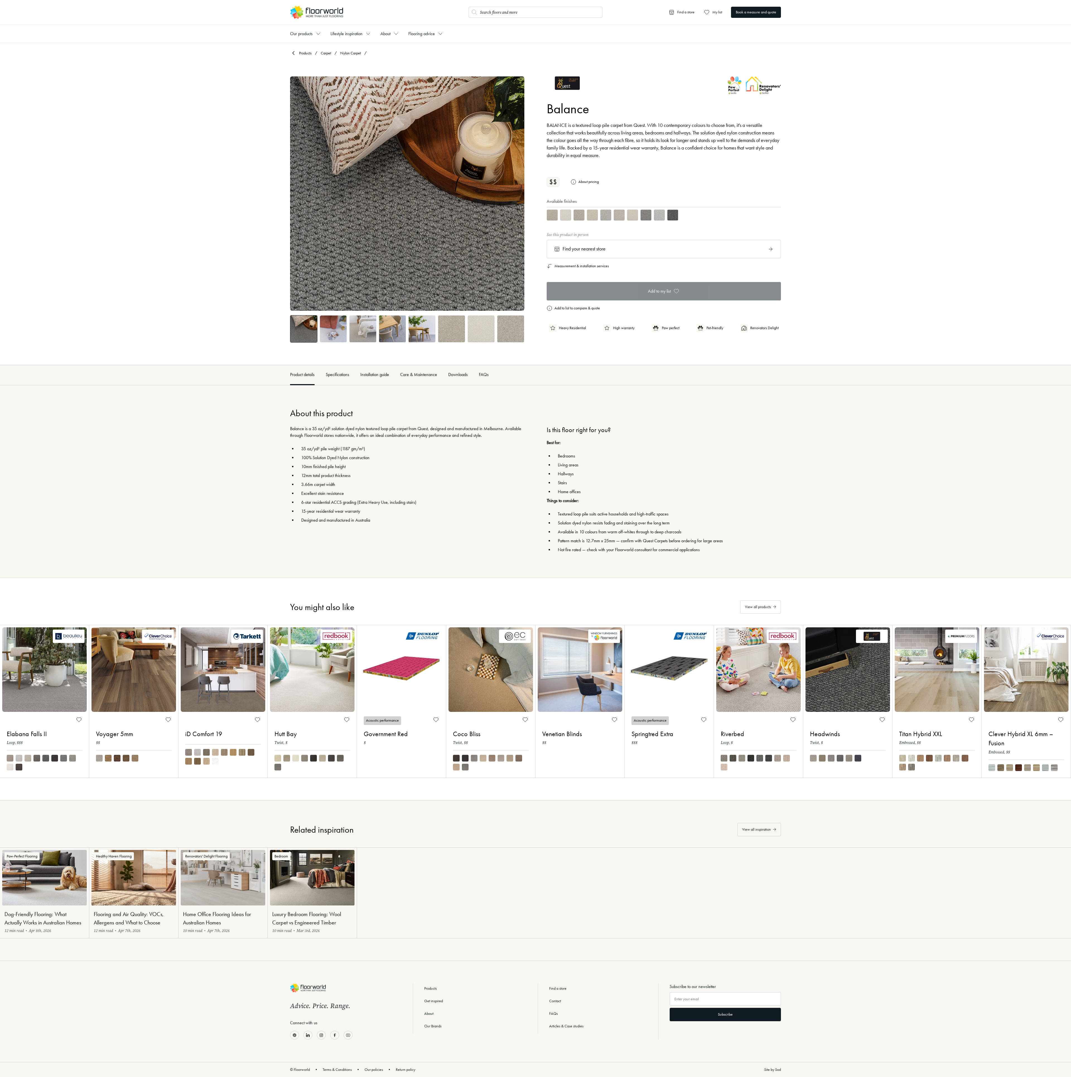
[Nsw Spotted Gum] (1000, 767)
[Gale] (840, 758)
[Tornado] (768, 758)
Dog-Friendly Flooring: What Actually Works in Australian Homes (42, 918)
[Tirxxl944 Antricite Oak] (911, 767)
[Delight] (501, 758)
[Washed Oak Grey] (206, 761)
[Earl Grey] (304, 758)
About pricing (588, 181)
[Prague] (1009, 767)
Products (305, 53)
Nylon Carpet (350, 53)
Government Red (386, 734)
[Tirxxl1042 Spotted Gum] (965, 758)
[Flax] (277, 758)
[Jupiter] (117, 758)
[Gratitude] (465, 758)
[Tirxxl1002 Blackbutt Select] (947, 758)
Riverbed (732, 734)
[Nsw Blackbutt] (1036, 767)
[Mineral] (759, 758)
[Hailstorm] (831, 758)
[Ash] (724, 758)
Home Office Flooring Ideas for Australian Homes (217, 918)
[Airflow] (822, 758)
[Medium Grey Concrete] (188, 752)
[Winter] (295, 758)
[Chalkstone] (28, 758)
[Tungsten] (63, 758)
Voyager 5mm (114, 734)
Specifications (337, 374)
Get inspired (433, 1001)
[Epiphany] (492, 758)
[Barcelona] (991, 767)
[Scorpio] (135, 758)
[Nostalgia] (465, 767)
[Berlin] (1027, 767)
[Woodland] (733, 758)
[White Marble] (215, 761)
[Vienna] (1054, 767)
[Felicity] (483, 758)
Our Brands (433, 1026)
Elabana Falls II (27, 734)
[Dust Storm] (777, 758)
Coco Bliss (466, 734)
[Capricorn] (126, 758)
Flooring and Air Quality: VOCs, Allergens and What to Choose (129, 918)
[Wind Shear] (724, 767)
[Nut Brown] (286, 758)
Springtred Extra (652, 734)
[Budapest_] (1018, 767)
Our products (301, 33)
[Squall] (858, 758)
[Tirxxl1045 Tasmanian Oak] (920, 758)
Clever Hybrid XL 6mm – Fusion (1020, 738)
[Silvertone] (19, 758)
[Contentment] (456, 758)
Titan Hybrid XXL (920, 734)
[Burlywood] (10, 758)
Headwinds (825, 734)
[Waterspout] (786, 758)
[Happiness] (456, 767)
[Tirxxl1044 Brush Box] (929, 758)
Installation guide (374, 374)
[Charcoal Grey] (45, 758)
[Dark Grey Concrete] (206, 752)
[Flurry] (849, 758)
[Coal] (54, 758)
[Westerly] (813, 758)
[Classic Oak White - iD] (215, 752)
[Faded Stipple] (322, 758)
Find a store (557, 988)
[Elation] (474, 758)
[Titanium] (36, 758)
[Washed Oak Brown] (197, 761)
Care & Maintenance (418, 374)
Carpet (326, 53)
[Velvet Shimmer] (331, 758)
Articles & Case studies (566, 1026)
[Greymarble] (72, 758)
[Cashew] (742, 758)
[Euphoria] (518, 758)
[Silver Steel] (277, 767)
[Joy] (509, 758)
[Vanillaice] (10, 767)
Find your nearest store (584, 249)
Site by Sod (772, 1069)
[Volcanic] (750, 758)
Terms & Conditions (337, 1069)
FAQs (484, 374)
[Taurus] (108, 758)
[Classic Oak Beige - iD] (233, 752)
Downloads (458, 374)
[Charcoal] (313, 758)
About (385, 33)
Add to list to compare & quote (577, 308)
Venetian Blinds (562, 734)
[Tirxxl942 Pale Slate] (938, 758)
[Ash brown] (188, 761)
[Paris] (1045, 767)
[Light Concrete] (197, 752)
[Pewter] (340, 758)
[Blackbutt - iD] (242, 752)
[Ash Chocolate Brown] (251, 752)
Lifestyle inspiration (347, 33)
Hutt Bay (285, 734)
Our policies (374, 1069)
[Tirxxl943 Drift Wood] (911, 758)
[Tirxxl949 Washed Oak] (902, 767)
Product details (302, 374)
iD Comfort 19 (203, 734)
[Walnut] (19, 767)
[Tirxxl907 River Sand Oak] (902, 758)
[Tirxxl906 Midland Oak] (956, 758)
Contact (555, 1001)
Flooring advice (421, 33)
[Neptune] (99, 758)
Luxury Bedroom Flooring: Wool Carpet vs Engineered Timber (306, 918)
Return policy (405, 1069)
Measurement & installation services (581, 266)
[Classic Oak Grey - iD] (224, 752)
